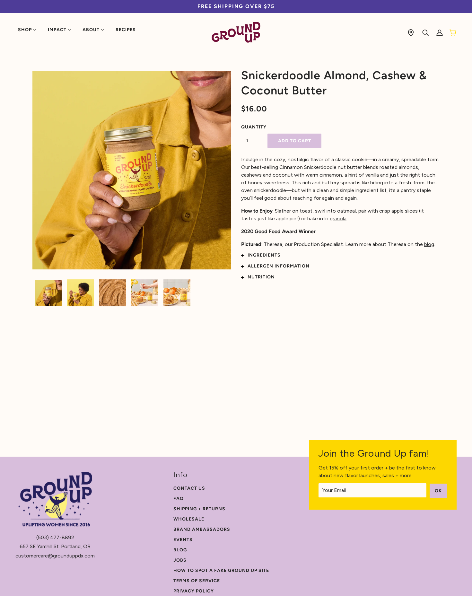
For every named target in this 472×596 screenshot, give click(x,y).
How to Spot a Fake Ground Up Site (221, 570)
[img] (410, 32)
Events (183, 539)
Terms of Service (196, 580)
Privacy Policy (193, 591)
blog (429, 244)
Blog (180, 550)
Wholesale (188, 519)
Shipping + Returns (199, 509)
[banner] (236, 32)
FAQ (178, 498)
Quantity (250, 127)
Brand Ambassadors (201, 529)
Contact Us (189, 488)
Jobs (180, 560)
